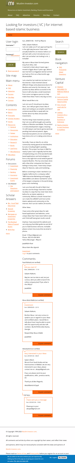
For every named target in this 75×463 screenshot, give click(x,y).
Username (10, 45)
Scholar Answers (14, 119)
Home (10, 35)
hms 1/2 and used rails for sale (61, 107)
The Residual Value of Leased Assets (13, 224)
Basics (10, 112)
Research (13, 142)
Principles (11, 116)
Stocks (10, 122)
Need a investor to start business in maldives (63, 127)
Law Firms (13, 149)
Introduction (12, 109)
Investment (26, 251)
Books (12, 146)
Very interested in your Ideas (35, 353)
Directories (14, 130)
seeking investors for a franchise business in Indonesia (62, 117)
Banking (13, 172)
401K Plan (11, 230)
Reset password (13, 71)
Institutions (14, 136)
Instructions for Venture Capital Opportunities (62, 99)
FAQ (17, 15)
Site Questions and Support (14, 188)
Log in (24, 253)
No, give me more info (21, 461)
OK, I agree (53, 457)
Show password (15, 55)
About (10, 15)
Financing (13, 169)
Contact (56, 15)
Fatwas (12, 133)
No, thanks (62, 457)
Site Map (46, 15)
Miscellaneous (15, 152)
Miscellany (11, 155)
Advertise (26, 15)
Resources (11, 125)
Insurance (13, 175)
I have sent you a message (36, 400)
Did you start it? (30, 267)
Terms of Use (21, 454)
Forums (36, 15)
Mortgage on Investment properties (12, 216)
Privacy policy (34, 454)
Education (13, 139)
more (8, 233)
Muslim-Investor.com (29, 432)
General (13, 127)
